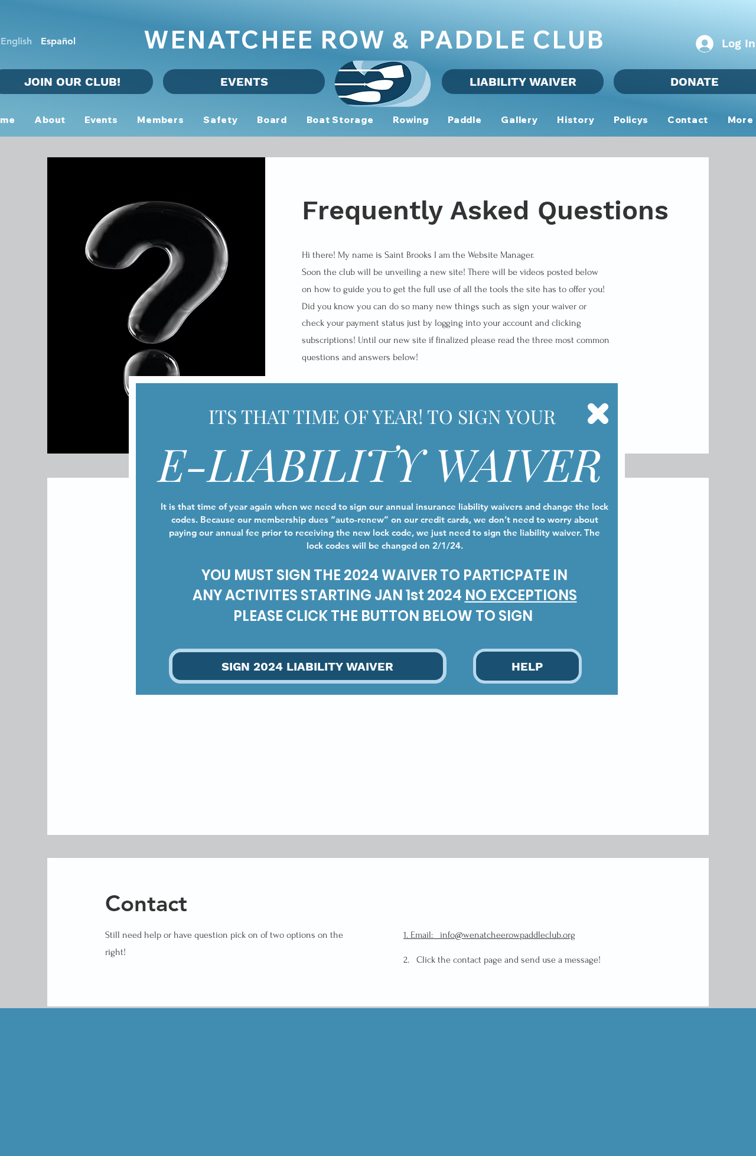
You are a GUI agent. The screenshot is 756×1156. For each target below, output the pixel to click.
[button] (598, 413)
